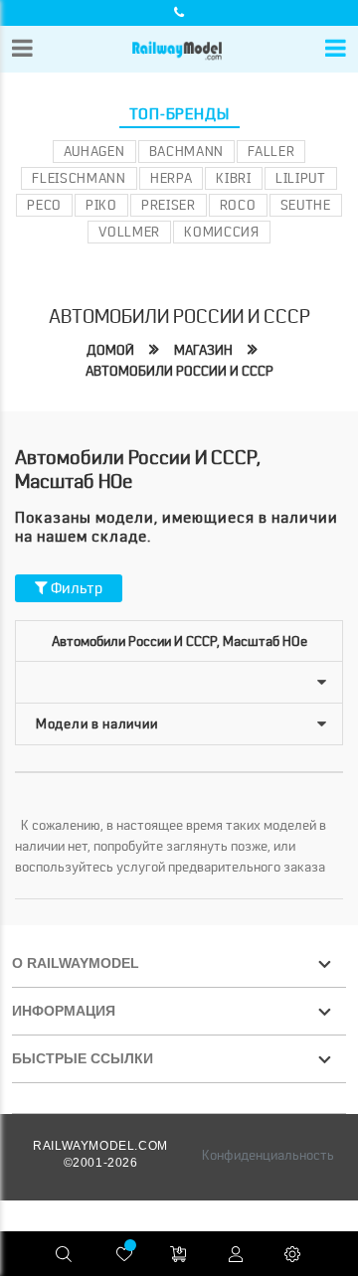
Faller (271, 151)
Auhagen (94, 151)
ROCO (238, 205)
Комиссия (222, 231)
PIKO (101, 205)
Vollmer (129, 231)
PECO (44, 205)
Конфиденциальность (268, 1155)
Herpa (171, 178)
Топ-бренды (179, 114)
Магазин (203, 350)
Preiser (168, 205)
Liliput (300, 178)
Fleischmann (79, 178)
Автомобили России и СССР (179, 371)
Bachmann (187, 151)
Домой (110, 350)
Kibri (234, 178)
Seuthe (305, 205)
